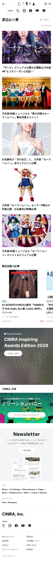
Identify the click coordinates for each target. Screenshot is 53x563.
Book (4, 493)
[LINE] (43, 11)
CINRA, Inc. (13, 514)
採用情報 (5, 541)
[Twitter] (17, 11)
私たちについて (7, 536)
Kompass (12, 502)
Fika (4, 502)
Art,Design (15, 489)
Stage (40, 489)
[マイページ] (3, 4)
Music (5, 489)
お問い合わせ (31, 545)
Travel (34, 493)
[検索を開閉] (46, 4)
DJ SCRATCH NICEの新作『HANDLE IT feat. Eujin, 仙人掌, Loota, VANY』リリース (23, 308)
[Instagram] (24, 11)
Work (26, 493)
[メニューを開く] (50, 4)
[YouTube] (37, 11)
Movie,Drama (29, 489)
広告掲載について (33, 541)
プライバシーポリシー (10, 549)
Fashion (43, 493)
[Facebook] (30, 11)
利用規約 (29, 549)
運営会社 (29, 536)
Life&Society (15, 493)
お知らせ (5, 545)
